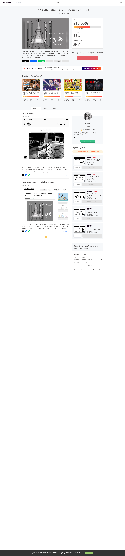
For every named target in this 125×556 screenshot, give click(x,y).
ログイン (114, 3)
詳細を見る (77, 167)
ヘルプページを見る (88, 265)
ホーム (26, 108)
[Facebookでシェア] (26, 175)
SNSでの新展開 (28, 113)
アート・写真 (66, 13)
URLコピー (50, 61)
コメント (64, 108)
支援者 (45, 108)
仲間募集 (54, 108)
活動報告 (35, 108)
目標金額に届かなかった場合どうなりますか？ (83, 259)
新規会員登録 (120, 3)
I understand (88, 553)
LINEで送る (42, 61)
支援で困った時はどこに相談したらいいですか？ (83, 262)
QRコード (66, 61)
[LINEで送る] (29, 175)
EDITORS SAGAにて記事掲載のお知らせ (38, 182)
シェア (34, 61)
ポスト (26, 61)
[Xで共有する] (23, 175)
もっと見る (66, 175)
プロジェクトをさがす (70, 3)
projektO (59, 13)
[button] (91, 68)
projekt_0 (77, 137)
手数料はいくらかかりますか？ (80, 257)
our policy (74, 553)
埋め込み (58, 61)
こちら (88, 269)
